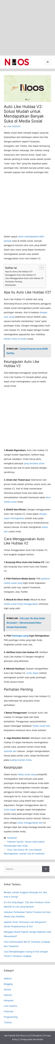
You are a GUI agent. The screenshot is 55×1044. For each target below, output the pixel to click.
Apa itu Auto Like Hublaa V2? (19, 271)
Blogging (8, 984)
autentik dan (10, 751)
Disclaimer (37, 1035)
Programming (11, 1017)
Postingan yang (20, 635)
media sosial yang (26, 774)
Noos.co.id (25, 1035)
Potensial (8, 1011)
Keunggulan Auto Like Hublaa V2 (20, 275)
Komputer (12, 838)
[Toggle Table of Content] (40, 267)
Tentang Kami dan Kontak (31, 1039)
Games (7, 989)
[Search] (45, 869)
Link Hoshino (10, 1006)
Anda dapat (32, 673)
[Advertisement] (27, 28)
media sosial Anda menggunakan (21, 604)
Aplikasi (8, 978)
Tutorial (8, 1022)
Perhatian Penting (13, 281)
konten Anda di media (15, 338)
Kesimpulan (10, 285)
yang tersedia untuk (34, 463)
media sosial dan (41, 726)
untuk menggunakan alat (30, 822)
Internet (8, 995)
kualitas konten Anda (20, 760)
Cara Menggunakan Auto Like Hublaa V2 (24, 278)
